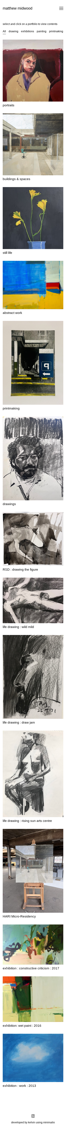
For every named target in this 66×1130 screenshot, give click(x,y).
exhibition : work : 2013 (16, 1035)
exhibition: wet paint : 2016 (19, 978)
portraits (7, 41)
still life (7, 189)
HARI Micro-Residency (16, 830)
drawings (8, 418)
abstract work (11, 262)
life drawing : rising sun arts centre (23, 732)
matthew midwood (17, 8)
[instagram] (33, 1116)
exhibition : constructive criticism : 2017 (26, 926)
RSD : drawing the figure (17, 514)
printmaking (10, 322)
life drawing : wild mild (16, 579)
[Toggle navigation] (61, 8)
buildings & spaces (14, 115)
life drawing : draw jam (16, 636)
